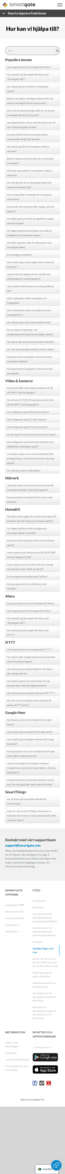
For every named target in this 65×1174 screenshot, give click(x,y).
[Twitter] (42, 1083)
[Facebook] (35, 1083)
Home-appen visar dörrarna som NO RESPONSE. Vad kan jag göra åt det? (31, 554)
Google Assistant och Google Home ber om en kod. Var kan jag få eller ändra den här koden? (30, 782)
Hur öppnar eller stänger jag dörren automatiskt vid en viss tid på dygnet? (31, 659)
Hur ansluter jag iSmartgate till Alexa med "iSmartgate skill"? (28, 76)
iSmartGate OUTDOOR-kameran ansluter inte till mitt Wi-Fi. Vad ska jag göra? (30, 402)
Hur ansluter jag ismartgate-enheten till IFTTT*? (31, 693)
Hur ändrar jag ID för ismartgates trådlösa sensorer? (28, 149)
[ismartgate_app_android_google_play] (45, 1057)
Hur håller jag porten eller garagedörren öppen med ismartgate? (30, 221)
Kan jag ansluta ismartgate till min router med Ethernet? (30, 499)
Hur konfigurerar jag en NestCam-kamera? (28, 412)
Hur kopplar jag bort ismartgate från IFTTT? (29, 649)
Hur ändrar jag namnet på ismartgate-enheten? (30, 341)
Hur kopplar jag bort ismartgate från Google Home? (29, 722)
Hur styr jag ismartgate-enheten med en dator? (30, 349)
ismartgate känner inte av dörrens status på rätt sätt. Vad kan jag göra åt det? (31, 125)
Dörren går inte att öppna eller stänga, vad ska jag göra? (30, 209)
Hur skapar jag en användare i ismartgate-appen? (28, 88)
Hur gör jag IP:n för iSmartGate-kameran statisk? (31, 434)
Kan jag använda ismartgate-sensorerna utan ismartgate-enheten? (29, 359)
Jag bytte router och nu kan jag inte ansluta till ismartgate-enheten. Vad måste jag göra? (30, 487)
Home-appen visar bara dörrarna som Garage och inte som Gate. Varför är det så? (30, 566)
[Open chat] (56, 1165)
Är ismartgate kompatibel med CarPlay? (27, 576)
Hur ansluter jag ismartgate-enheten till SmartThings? (26, 801)
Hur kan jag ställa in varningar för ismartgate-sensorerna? (29, 197)
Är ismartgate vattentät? (19, 254)
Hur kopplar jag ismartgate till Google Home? (30, 731)
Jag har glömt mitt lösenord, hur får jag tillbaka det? (30, 288)
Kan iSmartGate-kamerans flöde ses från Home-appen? (31, 542)
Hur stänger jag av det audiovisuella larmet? (29, 322)
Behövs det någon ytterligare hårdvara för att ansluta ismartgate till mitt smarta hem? (30, 100)
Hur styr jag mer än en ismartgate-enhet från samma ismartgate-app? (29, 185)
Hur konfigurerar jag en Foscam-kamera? (27, 427)
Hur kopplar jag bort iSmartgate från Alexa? (29, 67)
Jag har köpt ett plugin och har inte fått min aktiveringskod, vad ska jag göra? (28, 276)
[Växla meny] (60, 4)
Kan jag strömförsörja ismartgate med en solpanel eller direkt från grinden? (27, 137)
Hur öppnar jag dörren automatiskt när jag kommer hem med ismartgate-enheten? (28, 683)
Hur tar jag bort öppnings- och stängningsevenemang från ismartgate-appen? (30, 332)
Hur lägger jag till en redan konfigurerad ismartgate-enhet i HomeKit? (27, 530)
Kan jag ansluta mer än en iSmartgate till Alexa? (30, 603)
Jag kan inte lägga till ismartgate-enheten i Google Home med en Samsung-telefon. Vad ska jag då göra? (31, 768)
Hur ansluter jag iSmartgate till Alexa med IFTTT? (28, 632)
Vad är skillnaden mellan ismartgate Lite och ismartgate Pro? (29, 312)
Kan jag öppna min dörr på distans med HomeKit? (26, 586)
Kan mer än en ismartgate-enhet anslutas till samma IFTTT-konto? (29, 702)
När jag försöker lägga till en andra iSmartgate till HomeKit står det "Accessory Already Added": (31, 518)
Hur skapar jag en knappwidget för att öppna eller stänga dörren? (29, 671)
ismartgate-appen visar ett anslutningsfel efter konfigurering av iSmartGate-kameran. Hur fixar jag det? (31, 458)
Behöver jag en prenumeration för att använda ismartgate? (30, 161)
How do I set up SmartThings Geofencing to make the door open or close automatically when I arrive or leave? (31, 816)
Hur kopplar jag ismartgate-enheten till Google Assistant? (30, 741)
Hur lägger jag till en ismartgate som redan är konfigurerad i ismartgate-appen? (29, 233)
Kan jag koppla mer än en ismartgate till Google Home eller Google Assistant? (31, 753)
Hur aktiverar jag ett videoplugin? (24, 470)
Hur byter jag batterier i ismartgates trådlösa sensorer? (29, 173)
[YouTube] (48, 1083)
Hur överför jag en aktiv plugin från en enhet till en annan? (30, 264)
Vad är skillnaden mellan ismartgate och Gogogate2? (27, 300)
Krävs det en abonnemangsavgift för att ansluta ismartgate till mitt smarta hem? (31, 112)
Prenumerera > (43, 1047)
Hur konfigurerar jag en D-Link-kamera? (27, 419)
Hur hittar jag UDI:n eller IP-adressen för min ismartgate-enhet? (29, 245)
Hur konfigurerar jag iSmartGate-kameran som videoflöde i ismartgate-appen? (30, 444)
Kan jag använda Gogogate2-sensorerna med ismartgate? (30, 371)
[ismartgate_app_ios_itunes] (45, 1069)
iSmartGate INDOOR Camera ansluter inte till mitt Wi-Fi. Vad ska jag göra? (30, 390)
